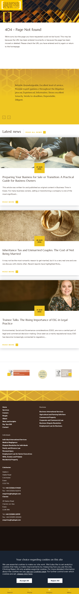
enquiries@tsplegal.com (11, 494)
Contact (5, 427)
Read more (8, 202)
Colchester (6, 467)
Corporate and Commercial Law (51, 420)
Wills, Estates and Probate (12, 457)
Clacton (5, 497)
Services (5, 410)
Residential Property (10, 460)
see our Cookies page (36, 571)
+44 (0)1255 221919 (13, 514)
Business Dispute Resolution (50, 423)
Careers (5, 413)
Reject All (55, 581)
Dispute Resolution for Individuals (15, 445)
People (5, 416)
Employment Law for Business (51, 426)
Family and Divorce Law (11, 448)
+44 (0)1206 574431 (13, 488)
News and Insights (9, 421)
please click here (24, 574)
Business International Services (51, 412)
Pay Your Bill (7, 424)
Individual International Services (14, 440)
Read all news (34, 132)
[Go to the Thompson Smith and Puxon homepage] (11, 5)
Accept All (24, 581)
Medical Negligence (9, 442)
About (4, 419)
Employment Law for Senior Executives (17, 454)
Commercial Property (48, 417)
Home (4, 407)
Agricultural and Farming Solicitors (53, 414)
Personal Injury (7, 451)
